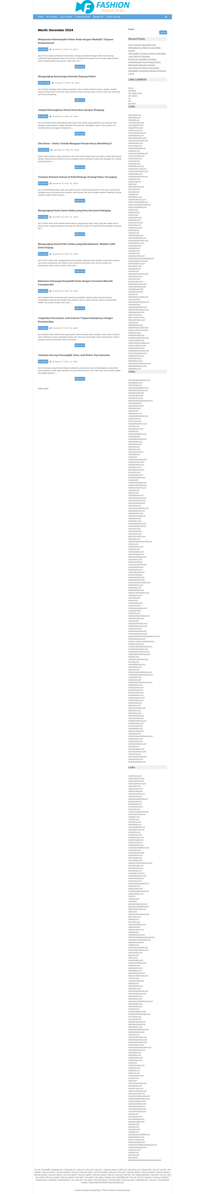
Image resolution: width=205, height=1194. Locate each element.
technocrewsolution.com (138, 171)
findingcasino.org (135, 569)
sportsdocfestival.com (137, 756)
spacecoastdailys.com (137, 1104)
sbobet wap (146, 1169)
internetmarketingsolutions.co (140, 541)
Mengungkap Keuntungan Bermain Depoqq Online (67, 76)
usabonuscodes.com (136, 1093)
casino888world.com (136, 664)
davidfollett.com (135, 824)
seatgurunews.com (136, 893)
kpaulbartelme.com (136, 644)
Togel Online (113, 17)
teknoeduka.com (135, 1086)
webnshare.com (134, 505)
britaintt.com (133, 1152)
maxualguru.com (135, 467)
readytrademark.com (136, 1106)
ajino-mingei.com (135, 858)
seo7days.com (134, 253)
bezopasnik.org (134, 268)
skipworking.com (135, 217)
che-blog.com (134, 426)
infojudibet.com (134, 408)
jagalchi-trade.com (136, 840)
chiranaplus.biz (134, 304)
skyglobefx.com (134, 587)
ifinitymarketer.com (136, 715)
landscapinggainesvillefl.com (140, 1047)
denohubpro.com (135, 559)
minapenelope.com (136, 845)
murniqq (156, 1177)
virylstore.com (134, 161)
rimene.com (133, 294)
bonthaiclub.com (135, 870)
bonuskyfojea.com (135, 690)
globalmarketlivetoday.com (139, 1014)
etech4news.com (135, 999)
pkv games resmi (135, 93)
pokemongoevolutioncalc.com (140, 736)
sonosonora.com (135, 881)
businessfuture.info (136, 406)
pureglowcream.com (136, 256)
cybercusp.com (134, 1150)
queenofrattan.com (136, 554)
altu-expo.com (134, 922)
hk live (131, 88)
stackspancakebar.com (137, 307)
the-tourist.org (134, 189)
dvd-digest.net (134, 299)
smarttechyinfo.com (136, 462)
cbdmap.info (133, 411)
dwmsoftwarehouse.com (138, 991)
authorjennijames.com (137, 924)
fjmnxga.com (133, 271)
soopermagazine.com (137, 1101)
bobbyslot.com (134, 449)
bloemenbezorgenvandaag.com (141, 258)
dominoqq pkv (41, 1180)
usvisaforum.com (135, 835)
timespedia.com (134, 225)
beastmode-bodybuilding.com (140, 400)
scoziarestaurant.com (137, 1111)
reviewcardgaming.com (137, 633)
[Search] (166, 17)
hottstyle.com (133, 1034)
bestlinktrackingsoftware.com (140, 682)
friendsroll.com (134, 886)
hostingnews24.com (136, 1032)
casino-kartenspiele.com (138, 202)
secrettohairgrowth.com (138, 261)
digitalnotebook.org (136, 464)
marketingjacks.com (136, 348)
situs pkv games (110, 1169)
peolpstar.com (134, 151)
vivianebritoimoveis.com (138, 176)
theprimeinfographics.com (138, 651)
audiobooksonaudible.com (139, 1134)
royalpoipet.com (135, 677)
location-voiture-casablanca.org (141, 641)
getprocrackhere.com (137, 708)
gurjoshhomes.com (136, 865)
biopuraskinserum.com (137, 284)
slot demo (79, 1177)
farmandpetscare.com (137, 523)
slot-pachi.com (134, 472)
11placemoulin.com (136, 452)
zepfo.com (132, 1080)
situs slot (75, 1172)
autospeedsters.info (136, 577)
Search (131, 29)
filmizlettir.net (133, 120)
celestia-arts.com (135, 130)
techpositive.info (135, 531)
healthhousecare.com (137, 1022)
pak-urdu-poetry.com (137, 536)
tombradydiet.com (135, 868)
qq (129, 98)
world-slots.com (134, 421)
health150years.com (136, 166)
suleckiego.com (134, 368)
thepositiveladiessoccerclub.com (141, 937)
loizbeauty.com (134, 220)
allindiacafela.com (135, 325)
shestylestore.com (135, 759)
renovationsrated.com (137, 1109)
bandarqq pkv (57, 1169)
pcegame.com (134, 1070)
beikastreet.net (134, 117)
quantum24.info (134, 610)
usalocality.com (134, 786)
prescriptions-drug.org (137, 169)
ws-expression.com (136, 1075)
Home (40, 17)
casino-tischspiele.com (137, 207)
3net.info (131, 896)
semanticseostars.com (137, 498)
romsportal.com (134, 754)
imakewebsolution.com (137, 423)
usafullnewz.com (135, 776)
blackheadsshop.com (136, 639)
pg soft (163, 1169)
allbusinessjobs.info (136, 393)
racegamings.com (135, 741)
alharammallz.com (135, 960)
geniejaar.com (134, 446)
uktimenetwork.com (136, 778)
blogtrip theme (124, 1190)
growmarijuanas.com (136, 503)
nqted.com (132, 1063)
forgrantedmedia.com (137, 148)
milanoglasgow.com (136, 312)
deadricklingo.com (135, 585)
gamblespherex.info (136, 590)
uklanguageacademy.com (138, 388)
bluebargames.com (136, 135)
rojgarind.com (134, 490)
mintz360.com (134, 454)
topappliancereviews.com (138, 350)
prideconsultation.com (137, 434)
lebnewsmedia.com (136, 878)
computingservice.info (137, 526)
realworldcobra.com (136, 572)
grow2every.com (135, 1019)
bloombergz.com (135, 197)
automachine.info (135, 575)
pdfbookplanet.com (136, 552)
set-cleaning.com (135, 1116)
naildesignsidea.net (136, 942)
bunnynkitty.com (135, 266)
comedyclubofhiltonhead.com (140, 646)
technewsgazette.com (137, 238)
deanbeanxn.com (135, 413)
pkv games (132, 96)
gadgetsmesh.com (135, 513)
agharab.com (133, 932)
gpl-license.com (134, 1016)
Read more (79, 67)
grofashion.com (134, 733)
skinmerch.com (134, 832)
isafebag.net (133, 194)
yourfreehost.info (135, 860)
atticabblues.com (135, 970)
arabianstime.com (135, 968)
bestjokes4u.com (135, 441)
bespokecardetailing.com (138, 906)
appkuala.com (134, 251)
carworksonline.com (136, 156)
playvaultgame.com (136, 749)
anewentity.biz (134, 248)
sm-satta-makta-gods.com (139, 1096)
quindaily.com (133, 1124)
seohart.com (133, 1114)
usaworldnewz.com (136, 781)
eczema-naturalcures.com (138, 914)
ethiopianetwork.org (136, 511)
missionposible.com (136, 340)
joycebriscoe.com (135, 806)
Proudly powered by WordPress (88, 1190)
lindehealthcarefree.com (138, 390)
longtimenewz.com (136, 723)
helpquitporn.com (135, 1027)
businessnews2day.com (137, 623)
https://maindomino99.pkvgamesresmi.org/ (106, 1182)
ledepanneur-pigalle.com (138, 297)
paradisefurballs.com (136, 477)
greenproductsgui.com (137, 485)
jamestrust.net (134, 212)
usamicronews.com (136, 731)
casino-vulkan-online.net (138, 330)
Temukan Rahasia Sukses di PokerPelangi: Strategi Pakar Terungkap (77, 177)
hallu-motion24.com (136, 317)
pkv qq (37, 1169)
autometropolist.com (136, 973)
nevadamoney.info (135, 292)
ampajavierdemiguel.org (138, 799)
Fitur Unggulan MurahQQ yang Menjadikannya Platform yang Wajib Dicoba (144, 48)
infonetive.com (134, 279)
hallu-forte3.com (135, 315)
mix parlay (89, 1177)
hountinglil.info (134, 436)
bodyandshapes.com (136, 1142)
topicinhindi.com (135, 385)
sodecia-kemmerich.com (138, 659)
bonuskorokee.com (136, 692)
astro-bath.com (134, 917)
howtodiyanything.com (137, 1037)
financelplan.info (135, 403)
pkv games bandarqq (141, 1175)
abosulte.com (133, 1127)
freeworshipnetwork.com (138, 950)
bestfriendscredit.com (137, 909)
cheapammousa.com (136, 934)
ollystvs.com (133, 544)
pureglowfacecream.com (138, 240)
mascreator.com (134, 1052)
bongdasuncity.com (136, 470)
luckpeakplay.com (135, 728)
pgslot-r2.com (134, 1073)
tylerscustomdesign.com (138, 153)
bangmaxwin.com (135, 276)
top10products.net (135, 395)
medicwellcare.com (136, 618)
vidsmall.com (133, 621)
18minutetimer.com (136, 495)
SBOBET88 (98, 17)
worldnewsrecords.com (137, 626)
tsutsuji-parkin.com (136, 929)
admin (75, 49)
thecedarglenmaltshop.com (139, 380)
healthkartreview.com (137, 1024)
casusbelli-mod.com (136, 873)
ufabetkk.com (133, 233)
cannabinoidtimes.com (137, 482)
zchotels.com (133, 1078)
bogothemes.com (135, 855)
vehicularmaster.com (136, 794)
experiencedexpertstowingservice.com (144, 636)
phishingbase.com (135, 739)
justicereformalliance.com (138, 847)
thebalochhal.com (135, 791)
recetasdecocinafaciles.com (139, 940)
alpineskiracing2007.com (138, 327)
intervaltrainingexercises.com (140, 672)
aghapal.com (133, 919)
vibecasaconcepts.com (137, 608)
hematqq (164, 1177)
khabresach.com (135, 358)
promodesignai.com (136, 1119)
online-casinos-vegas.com (138, 343)
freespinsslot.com (135, 475)
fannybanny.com (135, 713)
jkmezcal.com (133, 669)
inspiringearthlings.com (137, 1039)
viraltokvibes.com (135, 174)
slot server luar (134, 1169)
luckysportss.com (135, 726)
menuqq (148, 1177)
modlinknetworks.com (137, 721)
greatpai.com (133, 945)
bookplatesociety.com (137, 876)
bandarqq (132, 90)
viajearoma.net (134, 927)
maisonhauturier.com (136, 1050)
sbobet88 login (122, 1177)
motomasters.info (135, 603)
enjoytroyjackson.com (137, 993)
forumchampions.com (137, 133)
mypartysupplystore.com (138, 812)
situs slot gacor (48, 1172)
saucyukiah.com (134, 115)
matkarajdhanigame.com (138, 416)
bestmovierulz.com (136, 837)
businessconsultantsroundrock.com (142, 1145)
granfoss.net (133, 322)
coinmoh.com (133, 978)
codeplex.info (133, 899)
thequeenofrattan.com (137, 557)
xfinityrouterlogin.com (137, 345)
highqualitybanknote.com (138, 1029)
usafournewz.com (135, 788)
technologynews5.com (137, 1083)
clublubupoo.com (135, 685)
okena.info (132, 901)
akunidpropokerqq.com (137, 904)
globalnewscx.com (135, 546)
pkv (129, 101)
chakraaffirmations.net (137, 439)
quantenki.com (134, 613)
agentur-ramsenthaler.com (138, 593)
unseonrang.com (135, 534)
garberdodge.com (135, 143)
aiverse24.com (134, 1129)
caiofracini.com (134, 528)
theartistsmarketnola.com (138, 302)
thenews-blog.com (135, 1088)
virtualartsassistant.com (138, 649)
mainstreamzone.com (137, 500)
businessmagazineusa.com (139, 616)
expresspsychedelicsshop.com (140, 1001)
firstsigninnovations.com (138, 140)
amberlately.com (135, 804)
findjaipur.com (134, 817)
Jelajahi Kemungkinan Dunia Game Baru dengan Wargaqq (71, 110)
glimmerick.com (134, 822)
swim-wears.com (135, 146)
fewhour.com (133, 493)
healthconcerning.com (137, 487)
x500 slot (122, 1169)
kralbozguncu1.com (136, 1045)
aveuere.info (133, 480)
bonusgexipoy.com (136, 695)
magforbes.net (134, 179)
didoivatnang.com (135, 986)
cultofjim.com (133, 819)
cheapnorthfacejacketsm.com (140, 863)
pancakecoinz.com (136, 429)
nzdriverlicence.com (136, 1065)
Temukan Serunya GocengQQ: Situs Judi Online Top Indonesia (74, 355)
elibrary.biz (132, 911)
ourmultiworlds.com (136, 122)
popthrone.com (134, 418)
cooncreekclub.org (136, 125)
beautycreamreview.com (138, 975)
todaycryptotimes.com (137, 1091)
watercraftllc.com (135, 952)
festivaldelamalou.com (137, 138)
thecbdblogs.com (135, 361)
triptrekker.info (134, 598)
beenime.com (133, 657)
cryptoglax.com (134, 850)
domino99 (46, 1169)
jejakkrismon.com (135, 227)
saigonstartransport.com (138, 274)
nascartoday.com (135, 1060)
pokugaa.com (133, 746)
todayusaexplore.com (137, 783)
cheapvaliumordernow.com (139, 654)
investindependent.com (137, 1042)
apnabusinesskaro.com (137, 366)
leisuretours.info (134, 518)
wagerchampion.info (136, 580)
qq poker (132, 103)
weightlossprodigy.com (137, 459)
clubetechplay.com (136, 700)
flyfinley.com (133, 431)
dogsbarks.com (134, 988)
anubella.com (133, 1132)
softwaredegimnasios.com (139, 1098)
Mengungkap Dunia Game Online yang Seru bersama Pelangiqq (74, 210)
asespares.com (134, 965)
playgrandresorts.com (137, 751)
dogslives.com (134, 549)
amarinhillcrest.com (136, 186)
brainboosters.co (135, 801)
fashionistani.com (135, 1004)
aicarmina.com (134, 809)
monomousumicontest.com (139, 582)
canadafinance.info (136, 289)
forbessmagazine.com (137, 1011)
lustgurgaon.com (135, 444)
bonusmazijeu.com (135, 687)
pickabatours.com (135, 398)
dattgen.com (133, 983)
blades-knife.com (135, 562)
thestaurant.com (134, 680)
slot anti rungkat (63, 1172)
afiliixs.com (132, 958)
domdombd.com (135, 703)
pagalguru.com (134, 1068)
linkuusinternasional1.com (138, 883)
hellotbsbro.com (134, 521)
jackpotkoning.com (136, 718)
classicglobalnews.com (137, 1147)
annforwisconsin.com (136, 814)
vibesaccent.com (135, 796)
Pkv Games (51, 17)
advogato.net (133, 192)
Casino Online (82, 17)
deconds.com (133, 1155)
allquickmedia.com (135, 235)
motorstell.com (134, 163)
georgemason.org (135, 382)
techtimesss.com (135, 158)
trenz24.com (133, 215)
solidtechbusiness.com (137, 631)
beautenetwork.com (136, 1137)
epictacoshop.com (135, 281)
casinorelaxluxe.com (136, 698)
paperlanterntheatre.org (138, 947)
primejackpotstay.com (137, 744)
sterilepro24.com (135, 628)
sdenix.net (132, 184)
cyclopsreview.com (136, 981)
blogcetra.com (134, 539)
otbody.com (133, 210)
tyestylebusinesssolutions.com (140, 674)
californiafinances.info (137, 286)
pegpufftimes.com (135, 128)
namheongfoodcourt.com (138, 309)
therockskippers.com (136, 320)
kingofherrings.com (136, 243)
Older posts (43, 388)
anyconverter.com (135, 222)
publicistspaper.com (136, 1121)
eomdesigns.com (135, 595)
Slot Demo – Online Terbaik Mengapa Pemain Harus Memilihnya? (75, 143)
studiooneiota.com (135, 567)
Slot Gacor (66, 17)
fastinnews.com (134, 710)
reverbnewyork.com (136, 829)
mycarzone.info (134, 605)
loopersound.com (135, 842)
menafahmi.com (134, 1055)
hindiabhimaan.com (136, 356)
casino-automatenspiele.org (139, 204)
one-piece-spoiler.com (137, 564)
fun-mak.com (133, 662)
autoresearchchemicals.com (139, 363)
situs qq (111, 1175)
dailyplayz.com (134, 705)
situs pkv (81, 1169)
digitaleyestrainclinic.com (138, 338)
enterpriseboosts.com (137, 199)
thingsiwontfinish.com (137, 762)
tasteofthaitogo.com (136, 263)
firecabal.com (133, 1009)
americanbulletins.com (137, 963)
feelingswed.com (135, 1006)
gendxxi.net (133, 600)
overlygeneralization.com (138, 508)
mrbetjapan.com (134, 245)
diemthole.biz (133, 230)
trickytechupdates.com (137, 353)
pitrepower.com (134, 333)
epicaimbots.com (135, 996)
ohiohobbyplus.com (136, 853)
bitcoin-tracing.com (136, 1139)
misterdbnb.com (134, 667)
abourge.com (133, 955)
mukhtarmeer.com (135, 1057)
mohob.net (132, 457)
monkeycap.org (134, 181)
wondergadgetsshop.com (138, 891)
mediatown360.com (136, 335)
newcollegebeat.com (136, 827)
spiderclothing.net (135, 888)
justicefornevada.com (137, 516)
